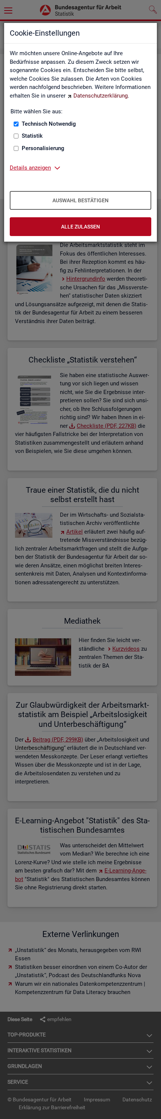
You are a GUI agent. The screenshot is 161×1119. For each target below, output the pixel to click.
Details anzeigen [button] (30, 167)
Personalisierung (43, 148)
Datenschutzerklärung (100, 95)
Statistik (32, 135)
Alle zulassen (80, 227)
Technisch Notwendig (49, 123)
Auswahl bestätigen (80, 200)
